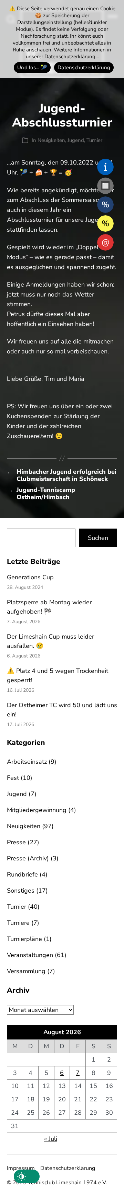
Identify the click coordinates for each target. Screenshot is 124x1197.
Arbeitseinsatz (27, 762)
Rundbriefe (22, 874)
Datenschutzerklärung (67, 1168)
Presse (16, 842)
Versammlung (26, 971)
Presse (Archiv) (28, 858)
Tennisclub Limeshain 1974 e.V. (67, 1182)
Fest (13, 778)
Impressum (21, 1168)
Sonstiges (20, 890)
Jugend (76, 140)
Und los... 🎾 (32, 67)
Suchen (98, 538)
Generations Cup (30, 577)
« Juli (50, 1139)
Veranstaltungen (30, 955)
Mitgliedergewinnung (36, 810)
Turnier (94, 140)
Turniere (18, 923)
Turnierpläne (24, 939)
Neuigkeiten (51, 140)
